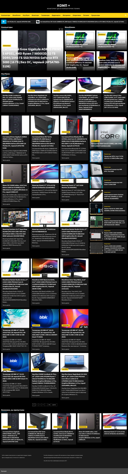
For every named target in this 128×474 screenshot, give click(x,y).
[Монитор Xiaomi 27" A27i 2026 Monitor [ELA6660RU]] (74, 173)
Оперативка (77, 15)
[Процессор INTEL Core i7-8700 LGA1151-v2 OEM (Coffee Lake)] (96, 156)
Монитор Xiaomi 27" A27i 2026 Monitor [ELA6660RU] (72, 186)
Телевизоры (45, 15)
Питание (86, 15)
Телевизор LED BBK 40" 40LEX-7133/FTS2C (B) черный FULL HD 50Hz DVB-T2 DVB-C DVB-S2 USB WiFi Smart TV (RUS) (44, 333)
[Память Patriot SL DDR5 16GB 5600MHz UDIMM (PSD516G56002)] (96, 209)
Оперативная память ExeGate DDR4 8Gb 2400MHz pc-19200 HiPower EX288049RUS (113, 197)
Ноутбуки (26, 15)
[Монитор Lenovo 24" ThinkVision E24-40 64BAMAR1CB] (45, 217)
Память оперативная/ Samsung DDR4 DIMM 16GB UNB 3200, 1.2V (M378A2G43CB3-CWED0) (114, 223)
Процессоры (95, 15)
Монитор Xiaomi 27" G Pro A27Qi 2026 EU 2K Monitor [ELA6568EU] (43, 186)
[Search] (126, 15)
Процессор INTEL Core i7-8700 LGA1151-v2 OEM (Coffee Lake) (113, 157)
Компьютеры (5, 15)
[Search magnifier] (124, 119)
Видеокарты (56, 15)
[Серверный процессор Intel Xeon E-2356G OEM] (96, 182)
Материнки (66, 15)
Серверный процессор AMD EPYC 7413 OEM (113, 170)
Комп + (63, 5)
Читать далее (6, 160)
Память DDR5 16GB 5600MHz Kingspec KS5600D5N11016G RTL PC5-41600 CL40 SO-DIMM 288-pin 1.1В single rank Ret (114, 236)
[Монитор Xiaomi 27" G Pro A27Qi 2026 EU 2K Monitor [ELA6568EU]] (45, 173)
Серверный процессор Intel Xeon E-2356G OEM (113, 183)
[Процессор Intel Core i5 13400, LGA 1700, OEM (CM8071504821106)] (108, 136)
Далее (54, 405)
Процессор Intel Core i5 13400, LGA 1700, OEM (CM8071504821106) (106, 144)
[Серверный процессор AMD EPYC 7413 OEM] (96, 169)
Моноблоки (16, 15)
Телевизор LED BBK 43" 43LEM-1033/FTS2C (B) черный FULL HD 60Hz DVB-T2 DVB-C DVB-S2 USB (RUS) (14, 333)
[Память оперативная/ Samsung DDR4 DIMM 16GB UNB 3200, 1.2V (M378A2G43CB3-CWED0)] (96, 222)
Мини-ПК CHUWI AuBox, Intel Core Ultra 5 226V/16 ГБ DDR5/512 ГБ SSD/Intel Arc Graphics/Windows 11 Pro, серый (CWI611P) (15, 188)
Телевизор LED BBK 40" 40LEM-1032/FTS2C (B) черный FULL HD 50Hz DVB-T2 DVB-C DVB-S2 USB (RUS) (73, 333)
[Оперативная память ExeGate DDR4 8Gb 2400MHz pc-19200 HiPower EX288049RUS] (96, 196)
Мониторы (35, 15)
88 (49, 405)
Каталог (4, 471)
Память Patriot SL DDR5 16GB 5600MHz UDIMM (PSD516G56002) (114, 210)
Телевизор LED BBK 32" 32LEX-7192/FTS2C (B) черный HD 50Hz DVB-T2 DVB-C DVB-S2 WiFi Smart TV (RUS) (15, 377)
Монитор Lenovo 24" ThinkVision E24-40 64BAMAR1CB (43, 230)
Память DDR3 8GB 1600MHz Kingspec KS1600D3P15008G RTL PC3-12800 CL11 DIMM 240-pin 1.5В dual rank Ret (114, 249)
